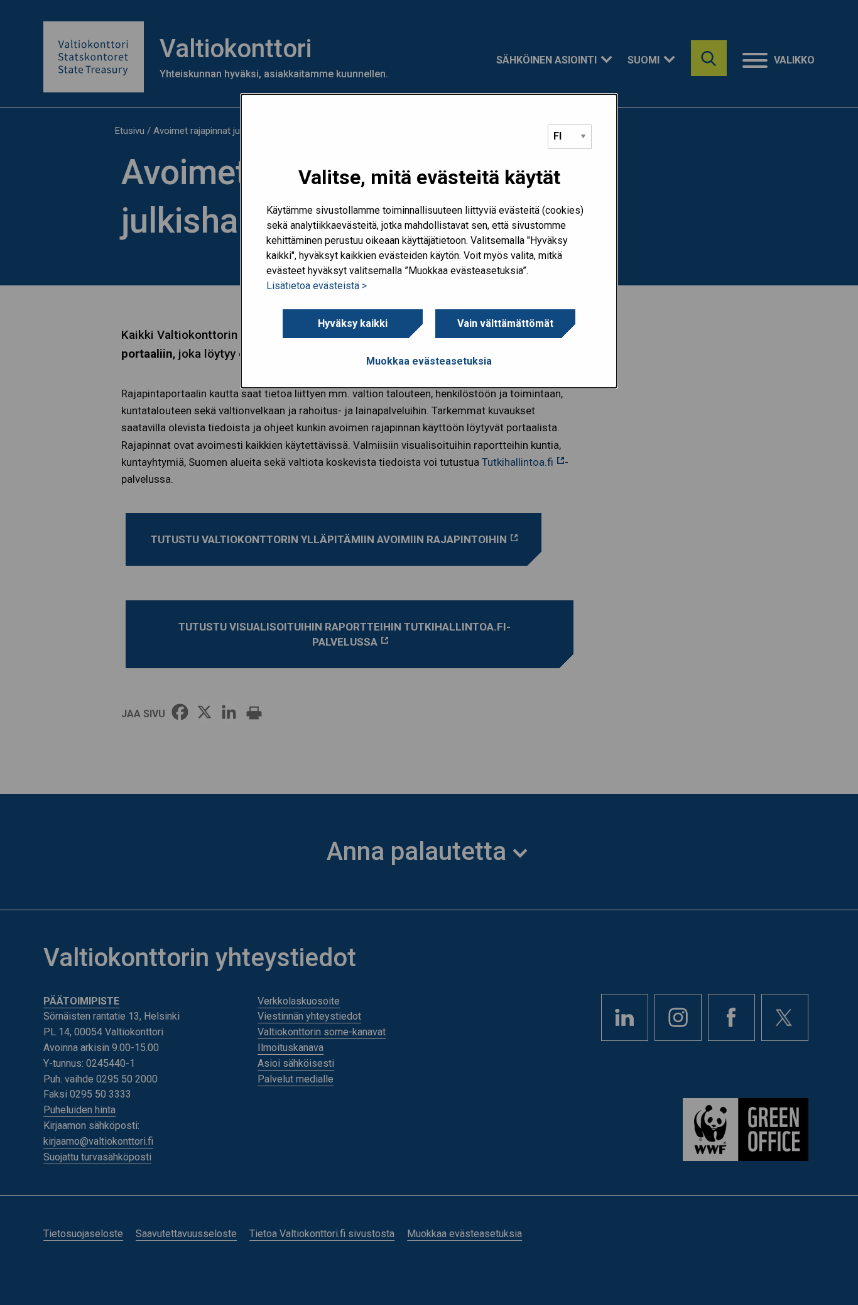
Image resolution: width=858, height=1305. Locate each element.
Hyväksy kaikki (353, 323)
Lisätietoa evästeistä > (316, 286)
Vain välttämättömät (505, 323)
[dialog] (429, 241)
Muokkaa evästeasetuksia (429, 361)
